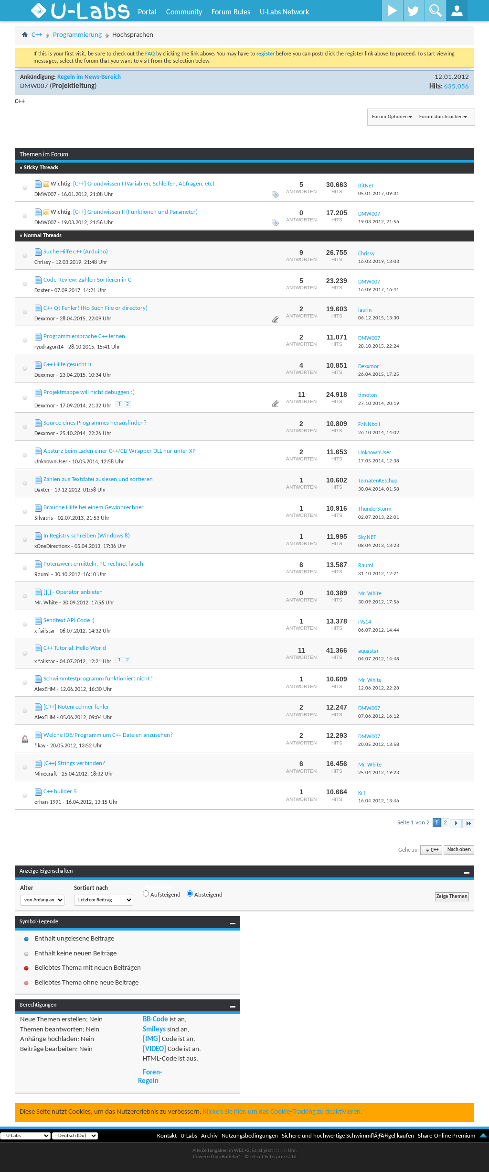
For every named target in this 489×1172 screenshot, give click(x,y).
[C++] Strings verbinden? (74, 763)
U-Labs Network (284, 12)
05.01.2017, (378, 194)
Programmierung (77, 35)
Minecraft (45, 774)
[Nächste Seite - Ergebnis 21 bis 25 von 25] (456, 823)
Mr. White (46, 603)
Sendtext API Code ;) (69, 620)
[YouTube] (392, 10)
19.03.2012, (378, 222)
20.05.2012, (378, 744)
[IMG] (151, 1039)
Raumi (42, 575)
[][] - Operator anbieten (73, 592)
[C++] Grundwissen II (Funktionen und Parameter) (135, 212)
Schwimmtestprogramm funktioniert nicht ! (98, 679)
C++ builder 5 (60, 792)
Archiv (209, 1136)
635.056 (456, 86)
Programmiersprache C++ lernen (84, 336)
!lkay (39, 746)
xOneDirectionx (52, 546)
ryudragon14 (49, 347)
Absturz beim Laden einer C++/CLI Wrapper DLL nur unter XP (119, 451)
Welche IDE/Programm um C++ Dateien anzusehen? (108, 735)
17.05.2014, (378, 461)
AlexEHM (44, 689)
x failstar (44, 631)
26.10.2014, (378, 433)
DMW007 (34, 86)
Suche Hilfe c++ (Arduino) (75, 252)
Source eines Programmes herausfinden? (95, 423)
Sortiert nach (91, 888)
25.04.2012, (378, 773)
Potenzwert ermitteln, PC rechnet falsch (93, 564)
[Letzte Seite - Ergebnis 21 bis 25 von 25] (468, 823)
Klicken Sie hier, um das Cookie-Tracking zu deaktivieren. (282, 1112)
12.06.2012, (378, 688)
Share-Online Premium (446, 1136)
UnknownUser (50, 462)
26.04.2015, (378, 374)
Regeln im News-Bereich (89, 77)
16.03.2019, (378, 261)
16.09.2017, (378, 290)
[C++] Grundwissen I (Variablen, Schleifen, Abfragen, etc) (143, 184)
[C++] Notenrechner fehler (76, 707)
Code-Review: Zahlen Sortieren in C (87, 280)
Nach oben (459, 850)
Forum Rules (231, 12)
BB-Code (155, 1019)
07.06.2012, (378, 716)
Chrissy (42, 262)
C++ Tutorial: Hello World (74, 648)
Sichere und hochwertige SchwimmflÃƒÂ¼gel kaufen (348, 1136)
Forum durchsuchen (441, 117)
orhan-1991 (47, 802)
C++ (37, 35)
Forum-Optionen (390, 117)
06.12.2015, (378, 318)
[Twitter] (414, 10)
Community (184, 12)
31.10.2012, (378, 574)
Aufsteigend (165, 895)
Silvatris (43, 518)
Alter (26, 888)
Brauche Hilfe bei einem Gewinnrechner (93, 507)
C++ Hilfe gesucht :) (67, 364)
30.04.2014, (378, 489)
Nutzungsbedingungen (250, 1136)
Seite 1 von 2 (413, 823)
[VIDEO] (154, 1049)
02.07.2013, (378, 517)
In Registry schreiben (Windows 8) (86, 536)
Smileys (154, 1029)
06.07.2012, (378, 630)
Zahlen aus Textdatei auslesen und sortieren (98, 479)
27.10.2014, (378, 403)
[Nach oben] (483, 1136)
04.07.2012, (378, 659)
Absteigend (208, 895)
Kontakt (167, 1136)
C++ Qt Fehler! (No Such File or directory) (95, 308)
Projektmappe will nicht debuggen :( (88, 392)
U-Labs (189, 1136)
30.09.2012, (378, 602)
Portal (147, 12)
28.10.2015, (378, 346)
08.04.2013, (378, 545)
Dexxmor (44, 319)
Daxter (42, 291)
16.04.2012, (378, 801)
